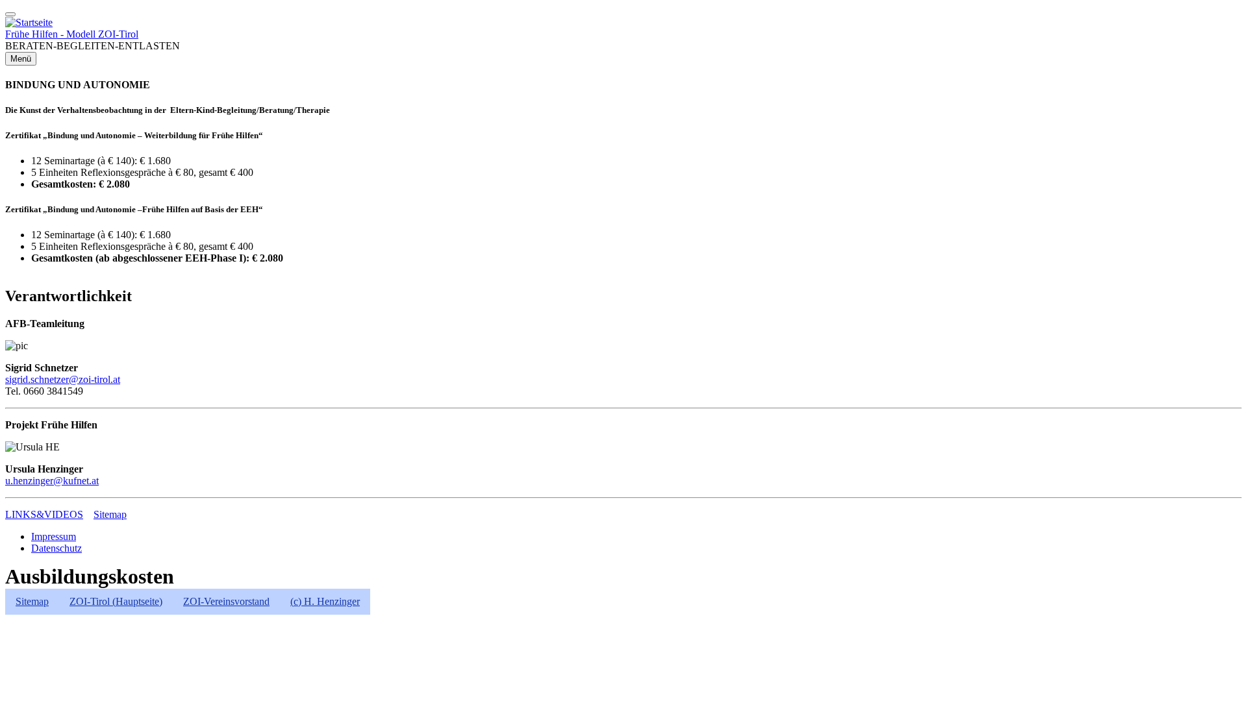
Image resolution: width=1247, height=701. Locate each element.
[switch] (10, 14)
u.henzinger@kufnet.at (52, 480)
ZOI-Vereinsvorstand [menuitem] (226, 601)
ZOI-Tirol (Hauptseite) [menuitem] (115, 601)
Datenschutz (56, 548)
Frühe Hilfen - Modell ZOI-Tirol (71, 34)
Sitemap (110, 514)
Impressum (53, 536)
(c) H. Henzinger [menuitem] (325, 601)
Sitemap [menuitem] (32, 601)
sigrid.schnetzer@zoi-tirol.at (62, 379)
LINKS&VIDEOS (44, 514)
